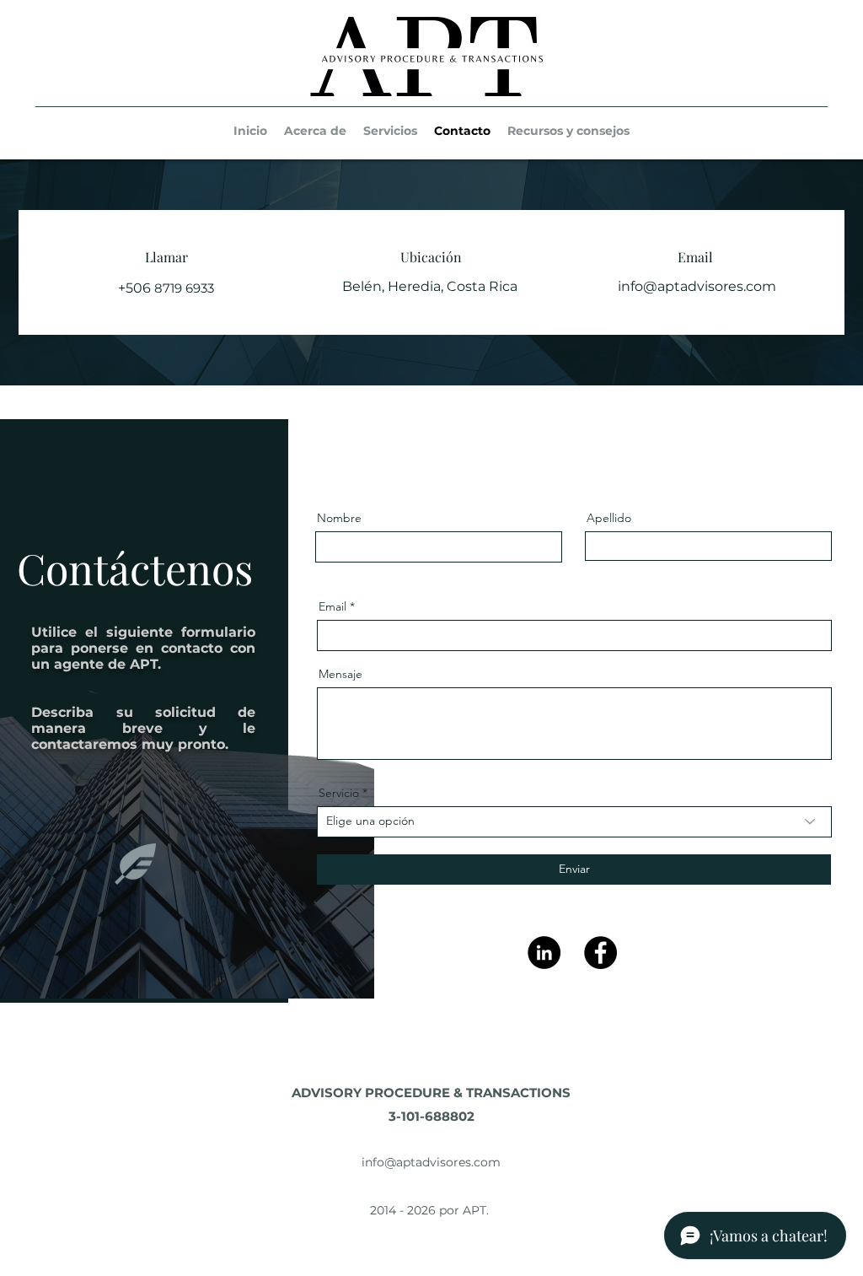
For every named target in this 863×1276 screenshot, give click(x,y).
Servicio (339, 793)
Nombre (339, 518)
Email (332, 606)
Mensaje (340, 674)
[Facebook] (600, 952)
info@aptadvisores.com (697, 286)
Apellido (609, 518)
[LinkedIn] (544, 952)
